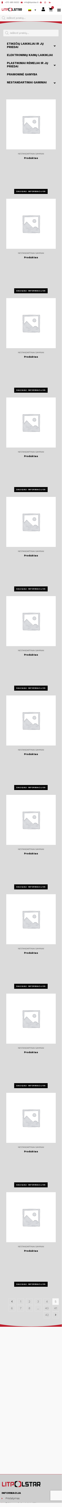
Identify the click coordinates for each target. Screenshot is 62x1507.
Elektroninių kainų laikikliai (30, 55)
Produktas (31, 158)
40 (47, 1308)
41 (55, 1308)
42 (47, 1315)
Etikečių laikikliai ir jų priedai (31, 45)
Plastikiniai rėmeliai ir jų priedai (31, 64)
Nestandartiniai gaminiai (31, 82)
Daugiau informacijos (31, 191)
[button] (59, 10)
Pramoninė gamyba (22, 74)
